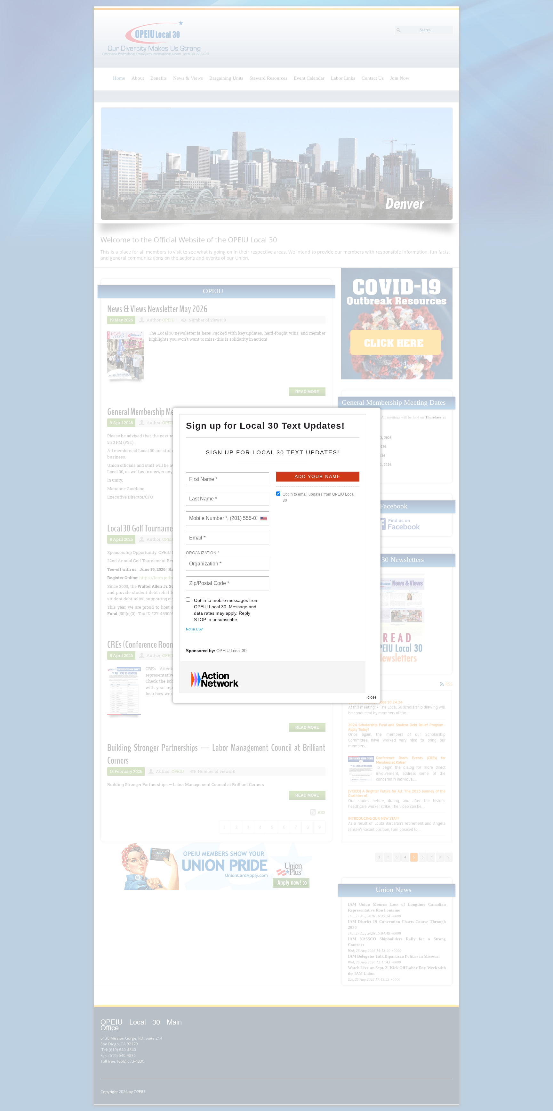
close (372, 697)
